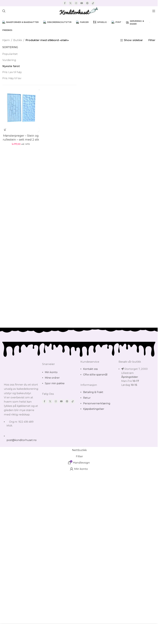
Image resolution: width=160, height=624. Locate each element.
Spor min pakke (55, 383)
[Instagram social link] (76, 3)
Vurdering (9, 60)
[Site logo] (79, 10)
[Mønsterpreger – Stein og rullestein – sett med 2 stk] (20, 108)
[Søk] (4, 11)
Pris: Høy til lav (11, 78)
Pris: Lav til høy (12, 72)
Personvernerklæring (96, 403)
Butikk (17, 40)
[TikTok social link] (93, 3)
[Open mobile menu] (154, 11)
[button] (5, 129)
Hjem (6, 40)
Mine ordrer (52, 377)
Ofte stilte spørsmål (95, 374)
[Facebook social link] (64, 3)
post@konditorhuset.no (22, 440)
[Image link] (21, 369)
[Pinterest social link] (87, 3)
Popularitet (10, 53)
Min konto (51, 372)
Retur (87, 397)
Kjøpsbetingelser (93, 408)
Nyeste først (11, 66)
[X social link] (70, 3)
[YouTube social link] (81, 3)
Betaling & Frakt (93, 392)
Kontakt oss (90, 368)
